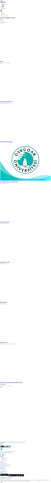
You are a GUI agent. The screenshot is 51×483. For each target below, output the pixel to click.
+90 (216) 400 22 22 (2, 468)
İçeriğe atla (1, 0)
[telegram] (8, 446)
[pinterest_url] (3, 455)
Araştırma (3, 5)
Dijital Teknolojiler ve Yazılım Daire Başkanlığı (5, 452)
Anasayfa (3, 13)
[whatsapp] (5, 446)
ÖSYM (3, 459)
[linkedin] (4, 446)
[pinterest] (7, 446)
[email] (10, 446)
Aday (2, 7)
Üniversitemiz (3, 4)
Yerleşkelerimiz (2, 472)
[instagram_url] (1, 455)
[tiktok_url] (4, 455)
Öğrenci (3, 6)
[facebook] (1, 446)
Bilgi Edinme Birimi (4, 460)
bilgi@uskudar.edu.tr (2, 467)
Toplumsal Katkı (4, 8)
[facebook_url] (0, 455)
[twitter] (2, 446)
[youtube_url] (2, 455)
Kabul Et (1, 482)
